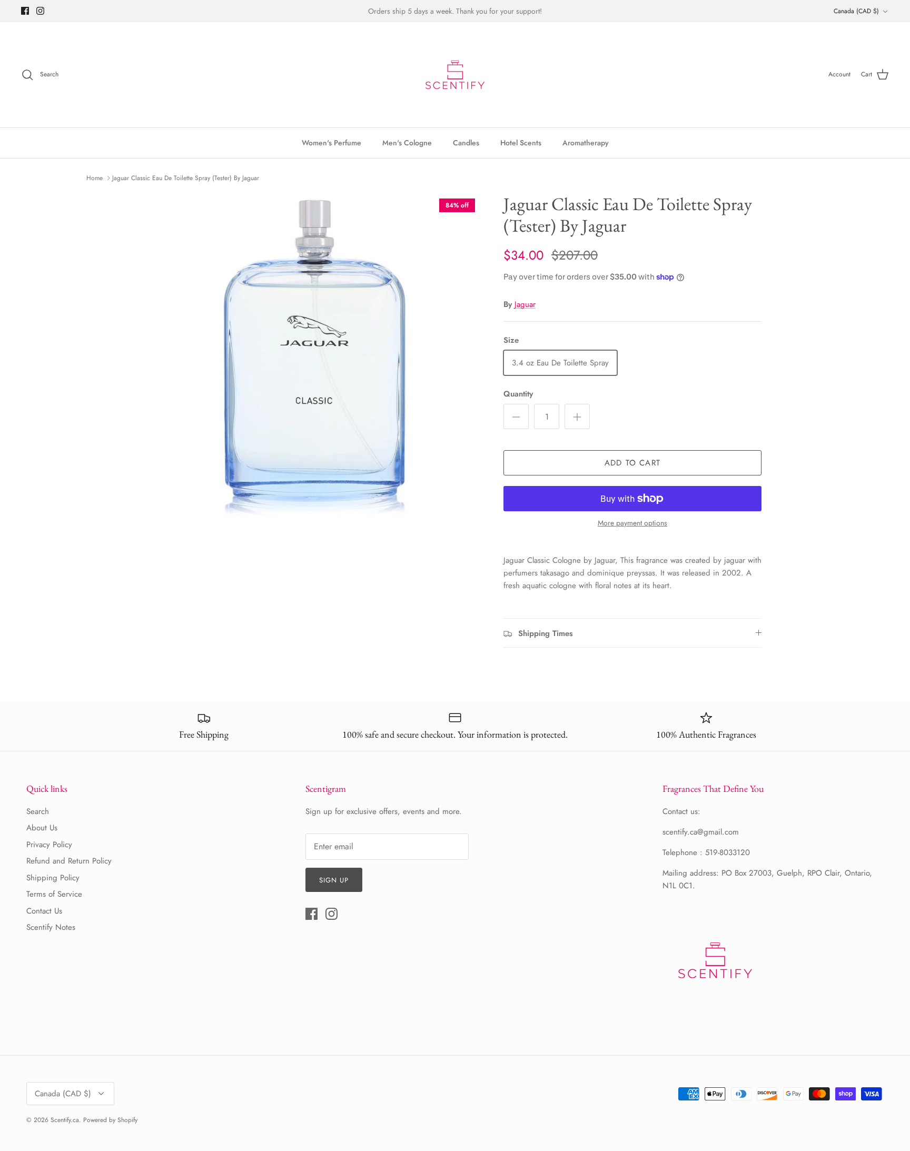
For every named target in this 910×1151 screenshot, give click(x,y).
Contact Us (44, 911)
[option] (314, 359)
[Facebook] (25, 11)
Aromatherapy (585, 142)
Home (94, 178)
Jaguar (525, 304)
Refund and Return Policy (69, 861)
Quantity (518, 394)
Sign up (334, 880)
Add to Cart (632, 463)
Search (37, 811)
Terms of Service (54, 894)
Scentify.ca (65, 1120)
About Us (41, 828)
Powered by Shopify (110, 1120)
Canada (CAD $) (856, 11)
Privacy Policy (49, 844)
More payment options (632, 523)
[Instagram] (40, 11)
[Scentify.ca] (455, 75)
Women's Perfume (331, 142)
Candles (466, 142)
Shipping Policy (53, 878)
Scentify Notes (50, 927)
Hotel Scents (520, 142)
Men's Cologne (407, 142)
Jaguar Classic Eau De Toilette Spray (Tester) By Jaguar (185, 178)
